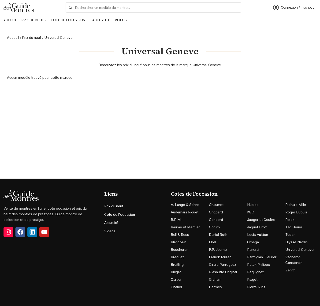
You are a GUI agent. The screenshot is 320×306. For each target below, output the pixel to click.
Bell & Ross (180, 234)
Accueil (13, 37)
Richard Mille (295, 204)
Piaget (252, 279)
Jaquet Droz (257, 227)
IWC (250, 212)
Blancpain (178, 242)
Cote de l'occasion (119, 214)
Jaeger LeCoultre (261, 219)
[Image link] (21, 195)
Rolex (289, 219)
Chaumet (216, 204)
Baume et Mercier (185, 227)
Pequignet (255, 272)
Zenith (290, 270)
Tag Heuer (293, 227)
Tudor (290, 234)
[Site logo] (19, 7)
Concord (216, 219)
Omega (253, 242)
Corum (214, 227)
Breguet (177, 257)
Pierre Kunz (256, 287)
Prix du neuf (31, 37)
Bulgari (176, 272)
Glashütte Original (223, 272)
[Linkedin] (32, 232)
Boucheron (179, 249)
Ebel (212, 242)
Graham (215, 279)
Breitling (177, 264)
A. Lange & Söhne (185, 204)
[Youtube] (44, 232)
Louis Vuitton (257, 234)
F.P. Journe (218, 249)
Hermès (215, 287)
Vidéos (109, 231)
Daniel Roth (218, 234)
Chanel (176, 287)
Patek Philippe (258, 264)
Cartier (176, 279)
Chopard (216, 212)
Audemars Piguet (184, 212)
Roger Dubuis (296, 212)
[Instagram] (8, 232)
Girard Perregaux (222, 264)
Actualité (111, 222)
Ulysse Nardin (296, 242)
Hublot (252, 204)
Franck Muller (220, 257)
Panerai (253, 249)
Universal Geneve (299, 249)
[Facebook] (20, 232)
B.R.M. (176, 219)
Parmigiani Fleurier (261, 257)
